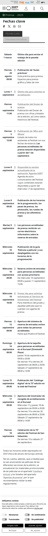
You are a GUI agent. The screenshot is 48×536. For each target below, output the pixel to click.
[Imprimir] (14, 26)
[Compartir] (4, 26)
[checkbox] (4, 514)
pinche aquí (38, 508)
